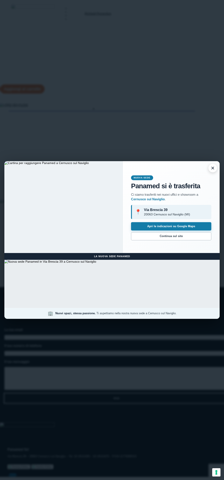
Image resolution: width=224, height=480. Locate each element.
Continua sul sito (171, 236)
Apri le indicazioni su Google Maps (171, 226)
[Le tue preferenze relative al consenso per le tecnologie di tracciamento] (216, 472)
